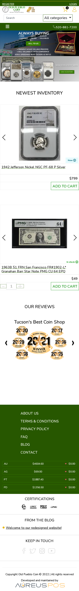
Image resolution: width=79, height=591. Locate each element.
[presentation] (4, 131)
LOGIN (73, 4)
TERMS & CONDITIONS (40, 421)
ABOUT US (29, 413)
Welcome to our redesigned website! (34, 528)
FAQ (24, 437)
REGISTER (8, 4)
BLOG (25, 444)
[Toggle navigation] (7, 26)
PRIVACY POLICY (35, 429)
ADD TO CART (65, 186)
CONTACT (29, 452)
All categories (56, 17)
